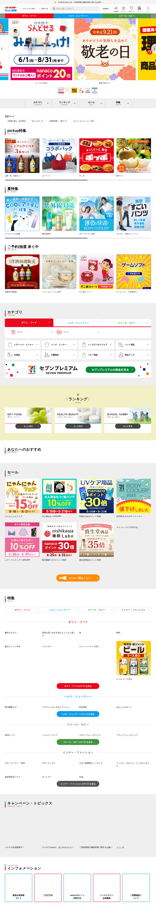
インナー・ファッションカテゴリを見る (78, 849)
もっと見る (28, 426)
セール (91, 103)
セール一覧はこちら (76, 578)
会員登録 (115, 11)
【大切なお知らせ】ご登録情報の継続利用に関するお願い (80, 2)
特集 (118, 103)
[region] (78, 159)
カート (139, 11)
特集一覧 (45, 9)
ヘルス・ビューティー (78, 16)
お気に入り (131, 11)
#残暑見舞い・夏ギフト (58, 121)
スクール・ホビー (127, 16)
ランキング (64, 103)
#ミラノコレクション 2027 (84, 121)
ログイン (123, 11)
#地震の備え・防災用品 (17, 121)
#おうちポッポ (37, 121)
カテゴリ (37, 103)
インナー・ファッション (134, 610)
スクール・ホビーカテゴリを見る (78, 807)
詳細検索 (105, 9)
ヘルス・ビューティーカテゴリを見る (78, 779)
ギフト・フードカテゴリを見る (78, 719)
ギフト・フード (29, 16)
